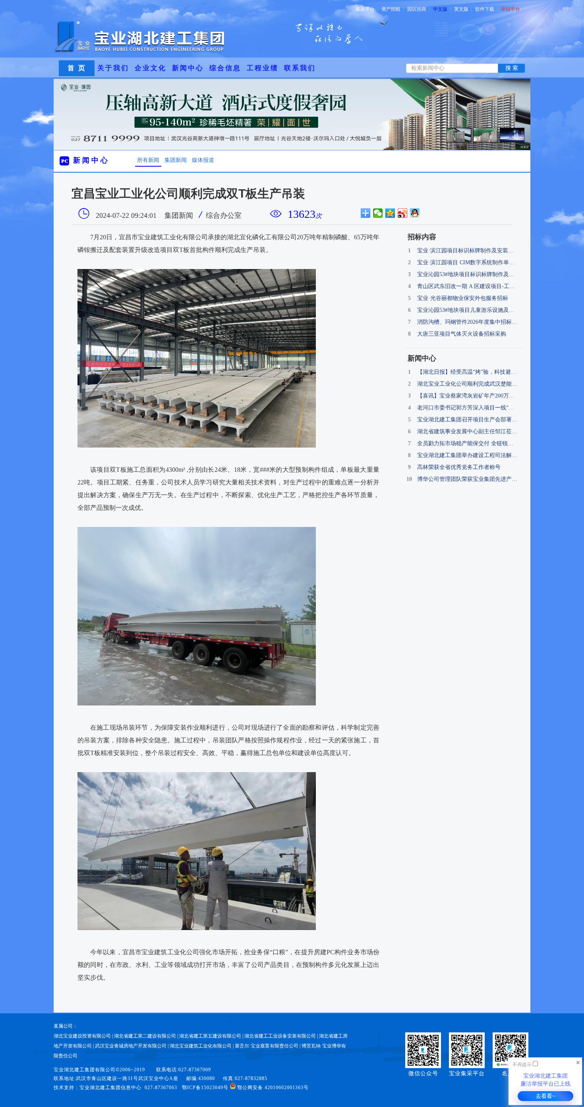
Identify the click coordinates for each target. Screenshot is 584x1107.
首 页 (77, 68)
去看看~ (545, 1096)
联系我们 (300, 68)
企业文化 (150, 68)
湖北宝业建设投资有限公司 (82, 1036)
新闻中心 (188, 68)
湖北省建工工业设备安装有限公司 (280, 1036)
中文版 (442, 9)
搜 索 (511, 68)
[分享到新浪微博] (403, 213)
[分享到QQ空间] (390, 213)
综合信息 (225, 68)
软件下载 (486, 9)
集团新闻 (175, 160)
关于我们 (113, 68)
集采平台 (367, 9)
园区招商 (418, 9)
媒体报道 (203, 160)
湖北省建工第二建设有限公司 (145, 1036)
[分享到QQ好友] (415, 213)
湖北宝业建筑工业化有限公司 (201, 1046)
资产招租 (392, 9)
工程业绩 (262, 68)
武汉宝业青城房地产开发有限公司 (130, 1046)
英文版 (463, 9)
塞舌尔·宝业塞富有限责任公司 (266, 1046)
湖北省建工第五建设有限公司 (210, 1036)
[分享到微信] (378, 213)
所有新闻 (148, 160)
